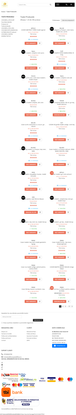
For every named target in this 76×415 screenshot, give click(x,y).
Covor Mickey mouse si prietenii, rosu (33, 289)
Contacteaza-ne (61, 345)
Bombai (33, 101)
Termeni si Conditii (6, 334)
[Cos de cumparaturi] (71, 4)
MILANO (33, 147)
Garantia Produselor (32, 336)
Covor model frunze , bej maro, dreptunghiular (61, 243)
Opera (33, 51)
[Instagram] (2, 369)
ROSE (33, 172)
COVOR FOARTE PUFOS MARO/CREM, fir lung (61, 54)
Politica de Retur (31, 334)
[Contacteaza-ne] (67, 4)
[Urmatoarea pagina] (72, 306)
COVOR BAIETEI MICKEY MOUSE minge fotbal (62, 268)
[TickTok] (2, 367)
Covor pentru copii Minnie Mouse (33, 199)
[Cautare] (50, 4)
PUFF (61, 51)
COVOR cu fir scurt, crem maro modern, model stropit (33, 78)
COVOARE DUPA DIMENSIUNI (9, 30)
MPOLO (33, 28)
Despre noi (4, 331)
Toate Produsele (11, 11)
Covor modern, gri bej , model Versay (61, 222)
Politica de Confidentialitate (9, 336)
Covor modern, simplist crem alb (62, 78)
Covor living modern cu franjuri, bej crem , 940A (33, 150)
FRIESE (33, 240)
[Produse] (58, 5)
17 (69, 306)
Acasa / (3, 11)
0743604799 (7, 354)
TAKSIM (62, 101)
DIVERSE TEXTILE (6, 36)
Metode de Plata (31, 331)
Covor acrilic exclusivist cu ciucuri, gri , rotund (33, 125)
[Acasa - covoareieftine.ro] (8, 4)
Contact (3, 340)
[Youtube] (2, 365)
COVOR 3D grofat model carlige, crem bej (62, 124)
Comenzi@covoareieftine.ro (12, 357)
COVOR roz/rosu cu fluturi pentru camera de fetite (62, 290)
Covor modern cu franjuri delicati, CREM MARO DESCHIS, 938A (61, 150)
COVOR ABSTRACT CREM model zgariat (33, 30)
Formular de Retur (32, 338)
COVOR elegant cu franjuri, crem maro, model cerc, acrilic (62, 31)
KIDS (33, 197)
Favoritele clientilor (6, 22)
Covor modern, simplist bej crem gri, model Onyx (61, 200)
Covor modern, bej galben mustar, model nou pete (33, 175)
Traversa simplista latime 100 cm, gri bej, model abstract (62, 103)
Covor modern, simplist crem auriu (33, 53)
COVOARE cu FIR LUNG (7, 28)
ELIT (62, 123)
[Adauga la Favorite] (40, 43)
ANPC (28, 340)
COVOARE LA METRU (7, 34)
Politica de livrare (6, 338)
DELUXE (62, 28)
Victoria (33, 76)
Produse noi (4, 24)
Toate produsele (5, 26)
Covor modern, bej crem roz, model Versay (33, 222)
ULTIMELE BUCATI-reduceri (8, 32)
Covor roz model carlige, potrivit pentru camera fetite (33, 268)
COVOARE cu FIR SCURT (7, 20)
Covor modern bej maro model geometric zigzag (33, 243)
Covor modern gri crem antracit (62, 174)
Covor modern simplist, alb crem (33, 102)
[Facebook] (2, 363)
